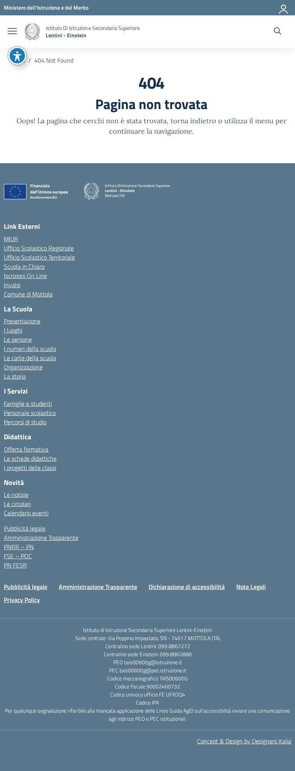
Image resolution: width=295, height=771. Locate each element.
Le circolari (17, 503)
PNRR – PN (19, 546)
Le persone (18, 339)
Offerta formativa (26, 449)
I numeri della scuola (30, 348)
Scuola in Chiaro (24, 266)
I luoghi (13, 330)
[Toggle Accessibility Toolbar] (17, 55)
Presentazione (22, 321)
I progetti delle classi (30, 467)
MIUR (11, 238)
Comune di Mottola (28, 294)
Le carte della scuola (30, 357)
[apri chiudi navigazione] (12, 31)
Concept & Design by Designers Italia (244, 741)
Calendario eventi (26, 513)
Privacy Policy (22, 599)
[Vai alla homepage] (32, 31)
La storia (15, 376)
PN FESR (15, 565)
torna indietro (193, 120)
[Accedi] (284, 7)
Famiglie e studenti (28, 403)
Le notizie (16, 494)
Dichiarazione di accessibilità (187, 586)
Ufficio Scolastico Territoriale (39, 257)
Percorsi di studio (25, 422)
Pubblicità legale (24, 528)
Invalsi (12, 285)
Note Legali (251, 586)
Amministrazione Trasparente (41, 537)
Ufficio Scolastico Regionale (39, 248)
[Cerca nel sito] (277, 32)
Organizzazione (23, 367)
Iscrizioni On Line (25, 275)
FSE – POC (18, 556)
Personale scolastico (30, 412)
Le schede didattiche (30, 458)
